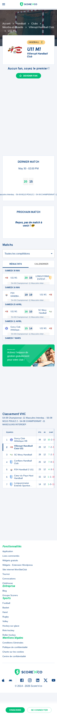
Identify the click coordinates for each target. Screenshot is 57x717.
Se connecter (39, 710)
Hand (5, 612)
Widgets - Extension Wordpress (17, 565)
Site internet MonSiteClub (14, 569)
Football (6, 603)
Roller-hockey (9, 635)
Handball (21, 23)
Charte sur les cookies (13, 652)
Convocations (9, 578)
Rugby (5, 616)
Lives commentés (10, 556)
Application (7, 551)
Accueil (6, 23)
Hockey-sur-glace (10, 626)
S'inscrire (15, 710)
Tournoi (6, 574)
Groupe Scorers (10, 595)
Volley (5, 621)
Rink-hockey (8, 630)
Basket (5, 607)
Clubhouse (7, 583)
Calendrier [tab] (41, 264)
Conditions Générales (12, 642)
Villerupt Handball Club (41, 27)
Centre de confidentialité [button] (14, 656)
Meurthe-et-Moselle (12, 27)
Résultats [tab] (15, 264)
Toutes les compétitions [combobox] (17, 253)
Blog (4, 591)
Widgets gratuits (10, 560)
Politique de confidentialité (15, 647)
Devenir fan (30, 76)
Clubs (34, 23)
